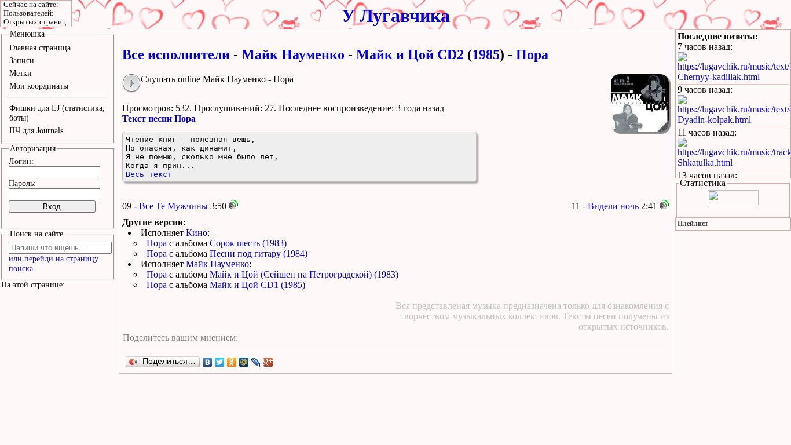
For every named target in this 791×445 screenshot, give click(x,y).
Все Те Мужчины (173, 206)
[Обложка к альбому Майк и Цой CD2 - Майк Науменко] (640, 103)
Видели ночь (613, 206)
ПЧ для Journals (36, 130)
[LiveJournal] (256, 362)
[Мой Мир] (244, 362)
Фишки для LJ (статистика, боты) (57, 112)
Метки (20, 73)
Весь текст (149, 174)
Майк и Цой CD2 (410, 54)
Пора (157, 243)
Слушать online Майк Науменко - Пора (217, 79)
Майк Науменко (293, 54)
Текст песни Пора (159, 118)
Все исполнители (176, 54)
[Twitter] (220, 362)
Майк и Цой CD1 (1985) (257, 285)
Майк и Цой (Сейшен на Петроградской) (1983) (304, 274)
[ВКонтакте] (208, 362)
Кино (196, 233)
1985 (486, 54)
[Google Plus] (268, 362)
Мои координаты (38, 85)
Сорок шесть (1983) (248, 243)
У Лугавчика (396, 15)
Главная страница (40, 47)
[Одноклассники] (232, 362)
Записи (21, 60)
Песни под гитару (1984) (258, 253)
